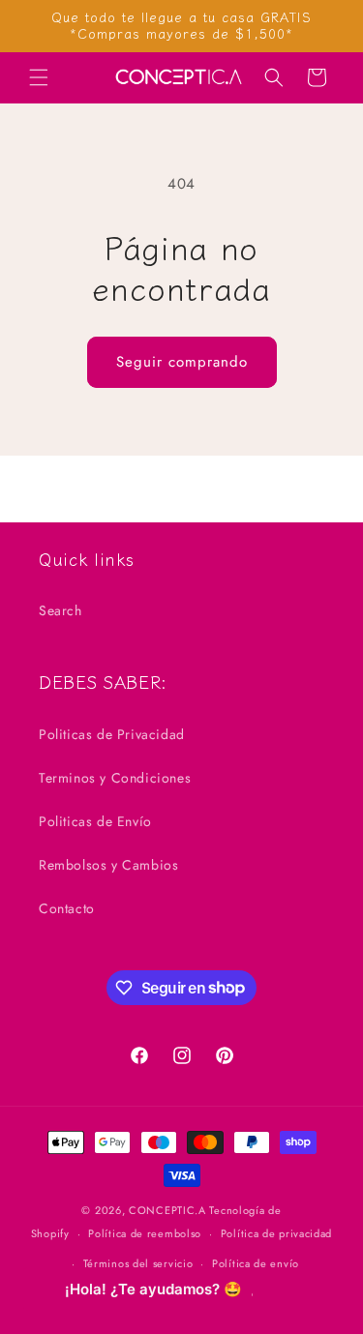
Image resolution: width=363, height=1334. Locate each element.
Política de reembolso (144, 1233)
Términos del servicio (138, 1263)
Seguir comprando (182, 361)
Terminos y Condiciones (115, 777)
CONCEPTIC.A (167, 1210)
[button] (38, 77)
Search (60, 610)
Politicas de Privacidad (112, 734)
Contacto (67, 908)
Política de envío (255, 1263)
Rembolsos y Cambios (108, 865)
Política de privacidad (276, 1233)
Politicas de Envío (95, 821)
